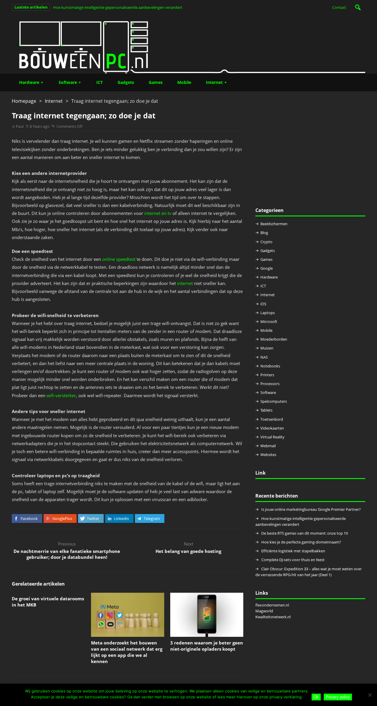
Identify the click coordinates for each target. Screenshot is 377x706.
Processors (270, 383)
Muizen (266, 348)
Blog (264, 232)
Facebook (29, 518)
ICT (99, 82)
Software (68, 82)
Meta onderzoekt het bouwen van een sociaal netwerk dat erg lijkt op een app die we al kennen (126, 652)
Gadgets (126, 82)
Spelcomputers (273, 401)
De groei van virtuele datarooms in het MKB (48, 602)
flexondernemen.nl (272, 605)
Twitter (93, 518)
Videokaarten (272, 428)
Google (266, 268)
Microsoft (268, 321)
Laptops (267, 312)
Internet (214, 82)
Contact (339, 7)
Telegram (152, 518)
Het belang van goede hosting (188, 551)
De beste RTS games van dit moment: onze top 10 (304, 533)
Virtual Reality (272, 437)
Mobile (184, 82)
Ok (316, 697)
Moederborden (273, 339)
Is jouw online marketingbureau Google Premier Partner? (311, 509)
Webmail (268, 445)
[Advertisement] (310, 152)
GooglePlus (62, 518)
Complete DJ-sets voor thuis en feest (293, 559)
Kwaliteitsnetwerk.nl (273, 616)
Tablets (266, 410)
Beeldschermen (273, 223)
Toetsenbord (271, 419)
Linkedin (121, 518)
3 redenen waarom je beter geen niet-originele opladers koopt (206, 646)
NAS (264, 357)
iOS (263, 303)
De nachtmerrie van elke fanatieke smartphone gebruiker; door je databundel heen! (67, 554)
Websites (268, 454)
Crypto (266, 241)
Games (156, 82)
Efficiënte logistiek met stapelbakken (293, 550)
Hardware (29, 82)
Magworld (264, 611)
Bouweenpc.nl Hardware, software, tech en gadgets (188, 44)
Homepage (24, 101)
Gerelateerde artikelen (38, 584)
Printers (267, 374)
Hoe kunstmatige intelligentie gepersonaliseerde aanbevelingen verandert (117, 7)
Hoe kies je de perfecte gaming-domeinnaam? (301, 542)
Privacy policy (338, 697)
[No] (370, 695)
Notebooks (270, 366)
